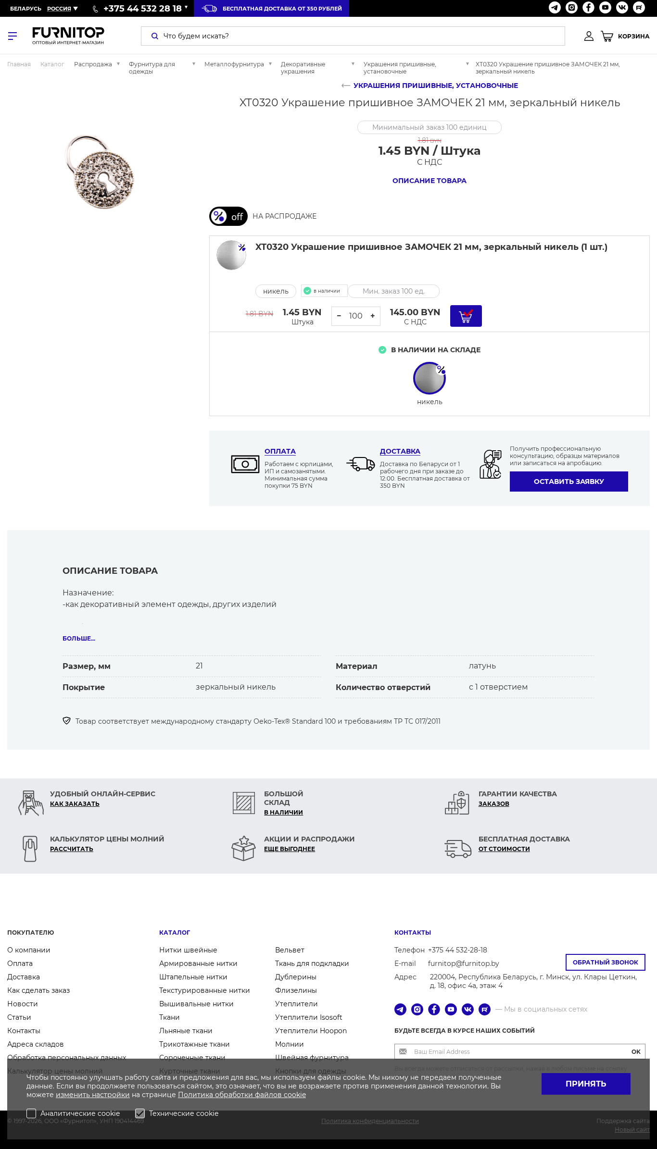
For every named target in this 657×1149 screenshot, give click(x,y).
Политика (196, 1094)
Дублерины (295, 977)
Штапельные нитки (193, 977)
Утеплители (296, 1004)
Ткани (169, 1017)
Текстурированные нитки (204, 990)
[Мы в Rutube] (639, 8)
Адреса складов (35, 1044)
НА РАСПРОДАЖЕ (284, 216)
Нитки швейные (188, 950)
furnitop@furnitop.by (463, 963)
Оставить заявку (569, 481)
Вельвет (289, 950)
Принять (586, 1083)
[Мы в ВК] (622, 8)
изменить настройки (93, 1094)
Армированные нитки (198, 963)
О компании (29, 950)
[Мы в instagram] (572, 8)
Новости (22, 1004)
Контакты (23, 1030)
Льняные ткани (186, 1030)
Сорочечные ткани (192, 1057)
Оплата (280, 451)
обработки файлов (249, 1094)
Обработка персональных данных (66, 1057)
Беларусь (25, 8)
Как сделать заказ (38, 990)
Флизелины (296, 990)
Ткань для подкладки (312, 963)
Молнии (289, 1044)
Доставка (400, 451)
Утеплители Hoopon (311, 1030)
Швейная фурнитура (312, 1057)
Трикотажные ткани (194, 1044)
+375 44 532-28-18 (457, 950)
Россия (59, 8)
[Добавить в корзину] (466, 316)
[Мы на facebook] (588, 8)
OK (636, 1051)
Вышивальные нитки (196, 1004)
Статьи (19, 1017)
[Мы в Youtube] (605, 8)
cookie (295, 1094)
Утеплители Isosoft (308, 1017)
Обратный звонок (605, 962)
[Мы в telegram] (555, 8)
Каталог (174, 932)
